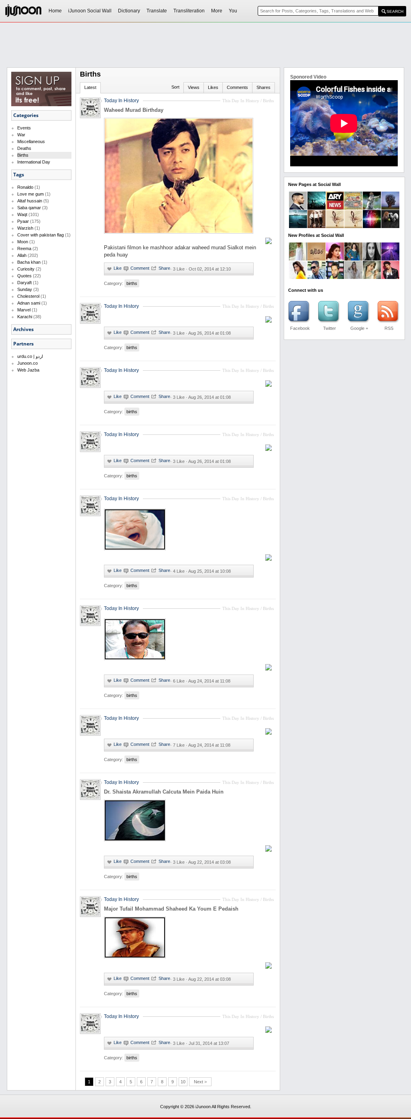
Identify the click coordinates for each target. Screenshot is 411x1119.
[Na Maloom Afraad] (353, 208)
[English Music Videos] (316, 226)
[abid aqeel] (390, 277)
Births (22, 155)
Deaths (24, 148)
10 (183, 1081)
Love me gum (30, 194)
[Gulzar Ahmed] (316, 277)
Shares (263, 87)
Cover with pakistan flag (40, 234)
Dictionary (129, 11)
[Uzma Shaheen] (372, 259)
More (216, 11)
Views (193, 87)
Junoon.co (27, 363)
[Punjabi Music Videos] (335, 226)
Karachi (24, 316)
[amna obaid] (353, 259)
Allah (21, 255)
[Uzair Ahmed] (298, 259)
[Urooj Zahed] (353, 277)
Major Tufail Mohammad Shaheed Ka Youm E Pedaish (171, 909)
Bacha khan (29, 262)
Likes (213, 87)
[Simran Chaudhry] (298, 277)
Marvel (24, 309)
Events (24, 127)
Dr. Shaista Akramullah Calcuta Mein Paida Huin (164, 792)
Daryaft (24, 282)
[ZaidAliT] (298, 208)
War (21, 134)
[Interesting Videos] (390, 208)
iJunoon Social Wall (90, 11)
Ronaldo (25, 187)
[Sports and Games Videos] (390, 226)
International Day (33, 162)
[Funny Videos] (372, 208)
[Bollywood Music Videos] (372, 226)
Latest (90, 87)
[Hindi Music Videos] (353, 226)
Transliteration (189, 11)
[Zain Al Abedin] (316, 259)
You (233, 11)
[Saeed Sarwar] (390, 259)
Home (55, 11)
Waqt (22, 214)
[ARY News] (335, 208)
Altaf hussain (29, 200)
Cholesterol (28, 296)
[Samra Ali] (335, 259)
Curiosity (26, 269)
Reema (24, 248)
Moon (22, 241)
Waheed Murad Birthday (133, 110)
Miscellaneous (31, 141)
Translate (156, 11)
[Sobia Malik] (372, 277)
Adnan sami (28, 303)
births (131, 283)
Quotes (24, 275)
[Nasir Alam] (335, 277)
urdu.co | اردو (30, 356)
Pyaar (23, 221)
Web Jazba (28, 370)
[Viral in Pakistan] (316, 208)
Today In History (121, 100)
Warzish (25, 228)
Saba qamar (29, 207)
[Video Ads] (298, 226)
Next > (200, 1081)
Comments (237, 87)
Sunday (24, 289)
